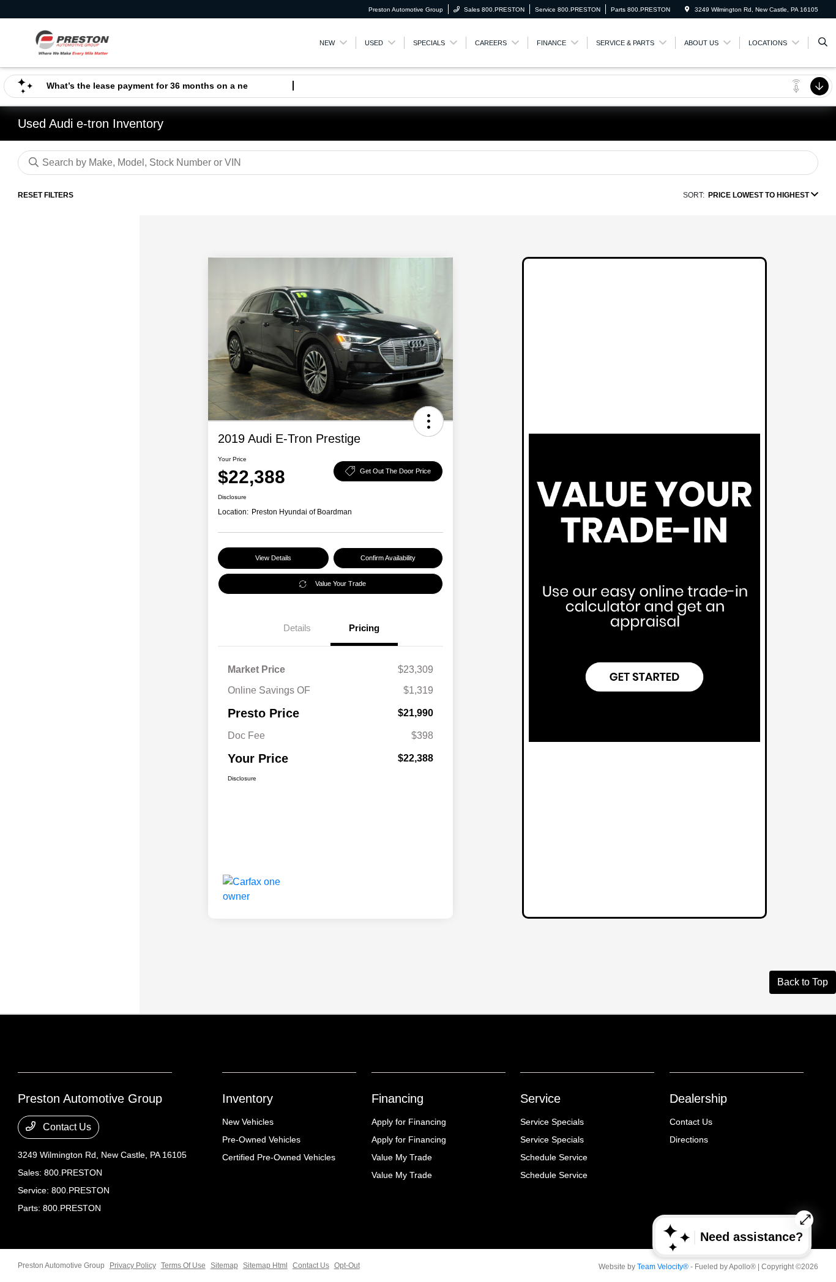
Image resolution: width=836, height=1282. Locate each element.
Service (540, 1098)
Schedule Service (554, 1157)
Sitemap (224, 1265)
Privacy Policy (133, 1265)
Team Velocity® (663, 1266)
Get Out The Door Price (395, 471)
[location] (687, 9)
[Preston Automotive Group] (73, 42)
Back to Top (802, 982)
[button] (428, 421)
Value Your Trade (340, 583)
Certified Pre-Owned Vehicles (278, 1157)
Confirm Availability (388, 557)
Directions (689, 1139)
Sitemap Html (265, 1265)
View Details (273, 557)
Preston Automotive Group (61, 1265)
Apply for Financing (408, 1122)
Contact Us (65, 1127)
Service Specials (552, 1122)
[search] (822, 42)
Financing (397, 1098)
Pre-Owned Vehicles (261, 1139)
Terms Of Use (183, 1265)
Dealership (698, 1098)
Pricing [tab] (364, 628)
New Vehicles (248, 1122)
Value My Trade (401, 1157)
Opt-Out (347, 1265)
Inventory (247, 1098)
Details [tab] (297, 628)
